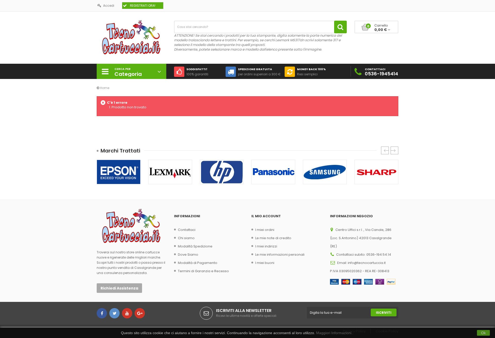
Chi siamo (186, 238)
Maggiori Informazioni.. (334, 333)
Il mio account (266, 216)
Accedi (108, 5)
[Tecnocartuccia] (131, 37)
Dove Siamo (188, 254)
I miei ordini (264, 229)
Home (104, 88)
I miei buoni (264, 262)
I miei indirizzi (266, 246)
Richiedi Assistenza (119, 288)
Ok (483, 333)
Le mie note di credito (273, 238)
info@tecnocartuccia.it (367, 262)
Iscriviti (383, 312)
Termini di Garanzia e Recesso (203, 271)
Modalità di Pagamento (197, 262)
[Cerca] (340, 27)
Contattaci (186, 229)
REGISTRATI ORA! (142, 5)
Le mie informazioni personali (279, 254)
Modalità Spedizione (195, 246)
